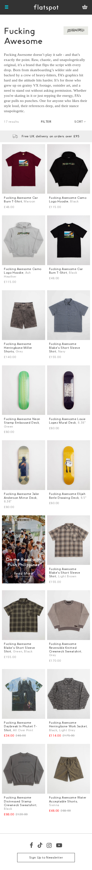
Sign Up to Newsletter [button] (46, 857)
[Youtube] (59, 845)
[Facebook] (32, 845)
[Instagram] (49, 845)
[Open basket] (84, 7)
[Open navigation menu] (6, 7)
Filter (46, 121)
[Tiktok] (40, 845)
